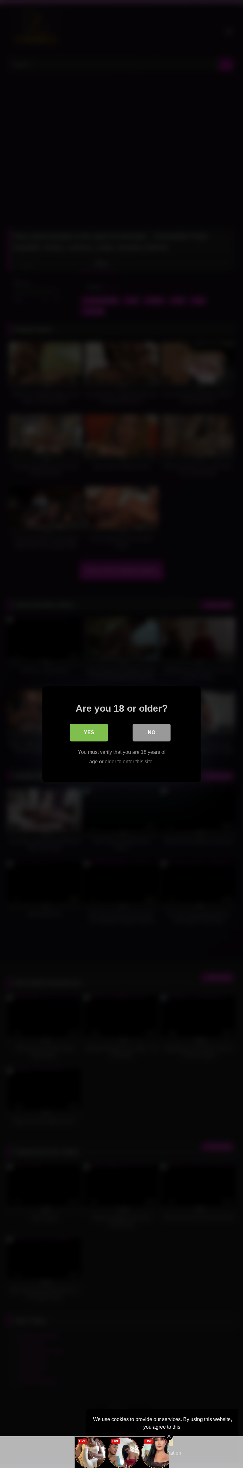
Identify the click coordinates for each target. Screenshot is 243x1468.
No (151, 732)
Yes (89, 732)
